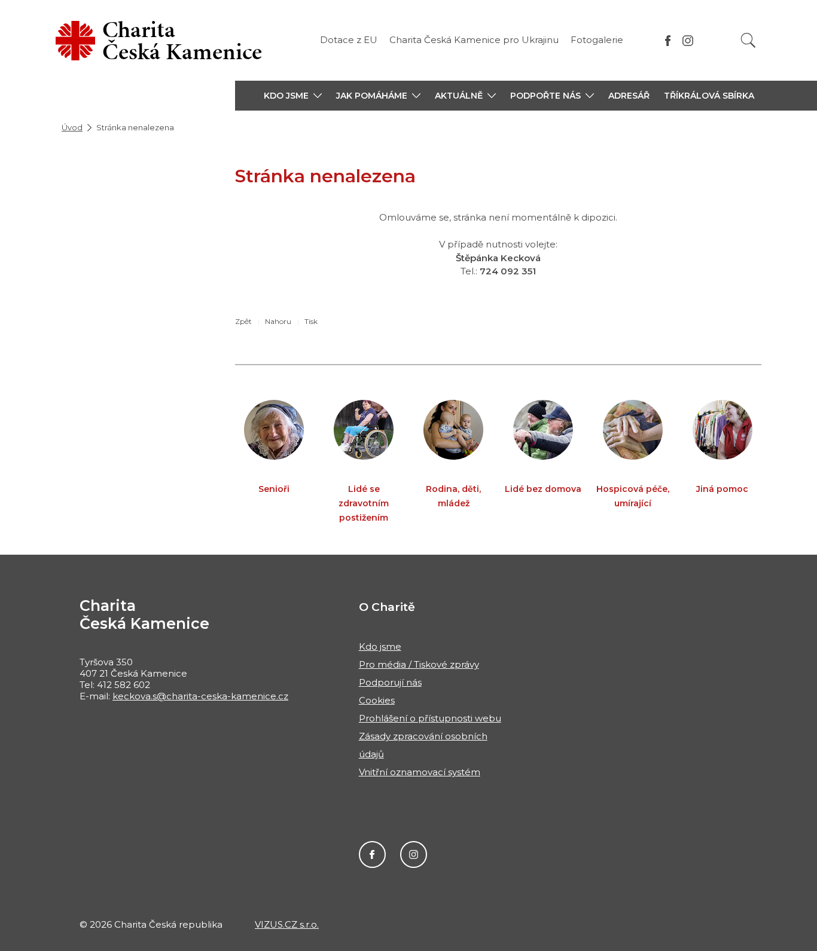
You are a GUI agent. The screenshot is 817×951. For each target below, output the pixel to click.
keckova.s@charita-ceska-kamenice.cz (200, 696)
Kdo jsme (380, 646)
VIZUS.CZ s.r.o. (287, 924)
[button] (293, 96)
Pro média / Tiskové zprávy (419, 664)
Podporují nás (390, 682)
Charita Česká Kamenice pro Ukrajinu (474, 39)
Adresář (629, 95)
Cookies (377, 700)
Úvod (72, 127)
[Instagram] (687, 40)
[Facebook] (667, 40)
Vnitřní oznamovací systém (419, 772)
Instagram (413, 854)
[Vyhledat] (748, 40)
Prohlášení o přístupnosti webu (430, 718)
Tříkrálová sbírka (709, 95)
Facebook (372, 854)
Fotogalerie (597, 39)
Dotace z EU (348, 39)
